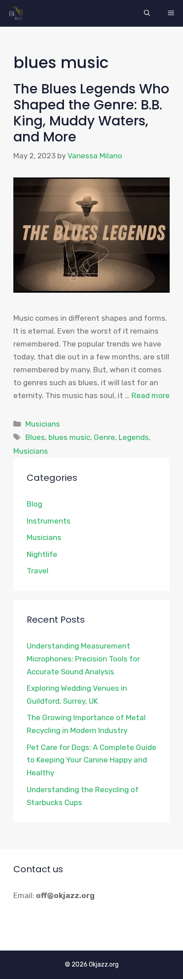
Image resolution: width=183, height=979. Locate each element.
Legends (134, 437)
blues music (69, 437)
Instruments (49, 520)
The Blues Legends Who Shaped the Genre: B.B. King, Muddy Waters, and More (91, 112)
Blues (35, 437)
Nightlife (42, 554)
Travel (37, 570)
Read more (150, 395)
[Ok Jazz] (17, 13)
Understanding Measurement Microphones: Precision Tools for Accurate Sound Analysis (83, 658)
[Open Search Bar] (147, 13)
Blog (34, 504)
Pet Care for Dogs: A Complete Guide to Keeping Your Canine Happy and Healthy (91, 760)
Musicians (42, 423)
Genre (104, 437)
